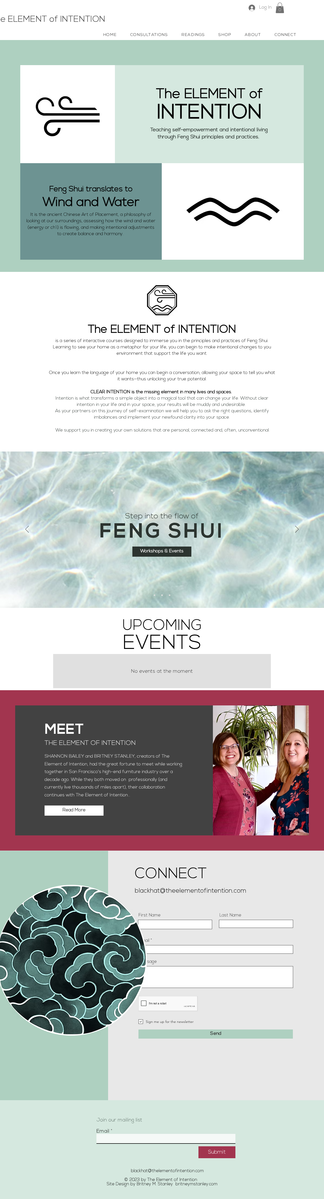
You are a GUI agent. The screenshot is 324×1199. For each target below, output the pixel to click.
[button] (279, 8)
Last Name (230, 915)
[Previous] (27, 529)
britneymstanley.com (196, 1184)
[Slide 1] (154, 595)
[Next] (297, 529)
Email (144, 941)
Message (148, 962)
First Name (149, 915)
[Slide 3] (169, 595)
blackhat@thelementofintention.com (167, 1171)
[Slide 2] (162, 595)
